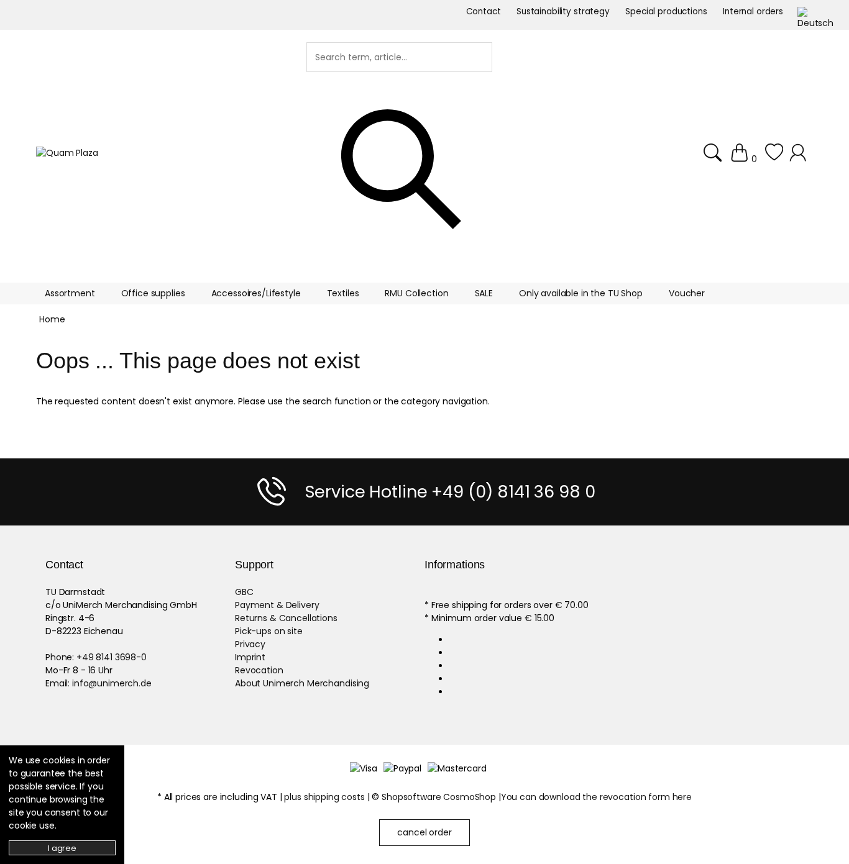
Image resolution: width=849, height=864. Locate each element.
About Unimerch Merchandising (302, 683)
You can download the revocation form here (596, 797)
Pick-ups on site (269, 631)
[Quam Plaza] (67, 153)
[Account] (799, 153)
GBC (244, 592)
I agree (62, 848)
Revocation (259, 670)
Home (52, 319)
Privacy (250, 644)
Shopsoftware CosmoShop (439, 797)
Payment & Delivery (277, 605)
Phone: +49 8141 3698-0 (96, 657)
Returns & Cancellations (286, 618)
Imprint (250, 657)
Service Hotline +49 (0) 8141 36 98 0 (450, 491)
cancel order (424, 832)
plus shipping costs (324, 797)
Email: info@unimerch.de (98, 683)
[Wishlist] (774, 153)
